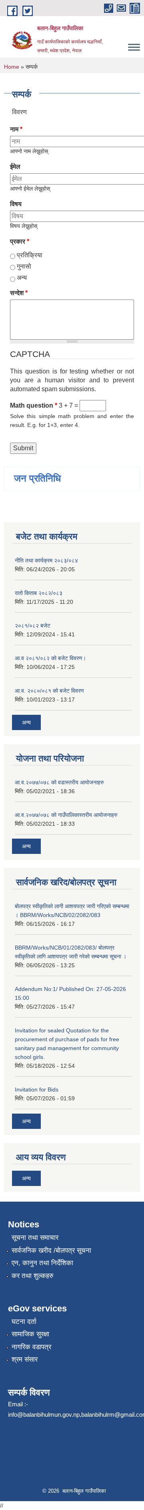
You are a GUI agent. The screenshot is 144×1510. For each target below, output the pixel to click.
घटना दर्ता (24, 1321)
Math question (33, 405)
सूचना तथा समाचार (35, 1237)
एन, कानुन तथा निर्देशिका (42, 1263)
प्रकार (19, 241)
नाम (16, 129)
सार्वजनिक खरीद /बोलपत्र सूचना (51, 1250)
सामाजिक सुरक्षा (30, 1334)
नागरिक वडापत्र (31, 1347)
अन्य (22, 277)
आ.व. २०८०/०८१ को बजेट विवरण (49, 690)
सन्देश (19, 292)
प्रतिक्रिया (29, 255)
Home (11, 67)
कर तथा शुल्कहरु (33, 1276)
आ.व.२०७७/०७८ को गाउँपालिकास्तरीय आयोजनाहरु (66, 815)
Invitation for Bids (36, 1089)
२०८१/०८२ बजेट (32, 625)
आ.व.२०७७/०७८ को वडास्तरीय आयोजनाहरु (59, 782)
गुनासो (24, 266)
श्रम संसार (25, 1359)
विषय (16, 204)
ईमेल (15, 166)
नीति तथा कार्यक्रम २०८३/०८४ (46, 560)
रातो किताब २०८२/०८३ (38, 593)
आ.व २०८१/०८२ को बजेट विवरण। (50, 658)
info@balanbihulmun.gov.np (44, 1414)
